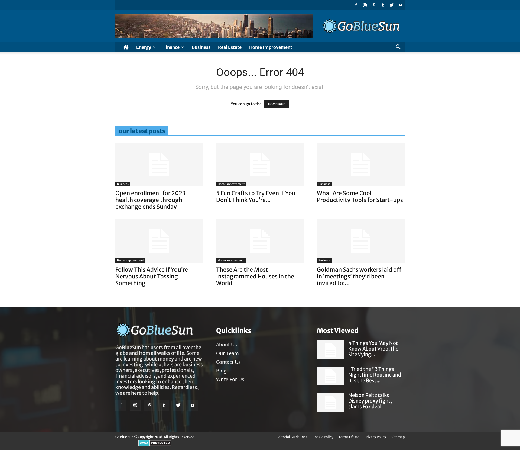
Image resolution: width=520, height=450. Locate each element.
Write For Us (230, 379)
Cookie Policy (323, 437)
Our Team (227, 353)
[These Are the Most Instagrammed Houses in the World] (260, 241)
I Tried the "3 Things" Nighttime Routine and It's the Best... (374, 375)
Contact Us (228, 362)
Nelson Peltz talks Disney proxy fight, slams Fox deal (370, 401)
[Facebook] (356, 5)
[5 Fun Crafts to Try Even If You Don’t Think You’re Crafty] (260, 164)
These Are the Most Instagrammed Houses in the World (255, 276)
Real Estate (230, 47)
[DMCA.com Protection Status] (154, 445)
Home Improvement (270, 47)
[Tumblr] (383, 5)
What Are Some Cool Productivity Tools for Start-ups (360, 196)
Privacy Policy (375, 437)
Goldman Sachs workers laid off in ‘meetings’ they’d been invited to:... (359, 276)
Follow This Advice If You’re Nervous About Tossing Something (151, 276)
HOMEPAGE (276, 104)
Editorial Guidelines (292, 437)
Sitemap (398, 437)
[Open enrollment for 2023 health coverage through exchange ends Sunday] (159, 164)
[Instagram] (365, 5)
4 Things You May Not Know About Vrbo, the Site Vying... (373, 349)
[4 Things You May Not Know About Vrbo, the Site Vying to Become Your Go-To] (330, 349)
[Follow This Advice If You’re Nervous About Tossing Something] (159, 241)
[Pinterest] (374, 5)
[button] (398, 47)
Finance (171, 47)
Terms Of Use (349, 437)
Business (201, 47)
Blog (221, 370)
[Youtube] (400, 5)
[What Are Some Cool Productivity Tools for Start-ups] (361, 164)
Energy (143, 47)
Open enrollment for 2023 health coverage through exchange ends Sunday (150, 199)
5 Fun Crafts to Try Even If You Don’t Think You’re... (255, 196)
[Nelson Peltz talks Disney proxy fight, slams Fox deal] (330, 402)
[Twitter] (392, 5)
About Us (226, 344)
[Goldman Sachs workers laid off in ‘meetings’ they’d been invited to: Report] (361, 241)
